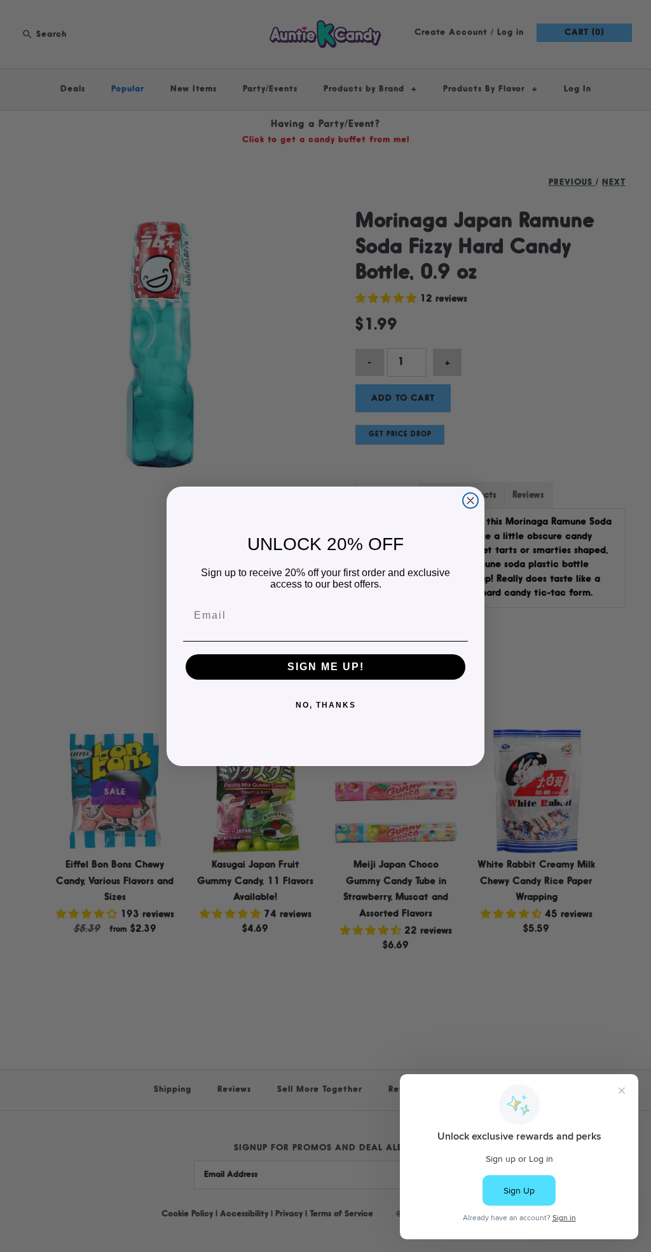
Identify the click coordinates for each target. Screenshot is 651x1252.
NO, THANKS (326, 705)
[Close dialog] (470, 500)
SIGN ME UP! (325, 666)
